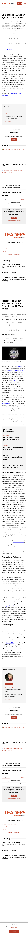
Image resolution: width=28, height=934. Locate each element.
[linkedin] (11, 43)
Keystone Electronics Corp (9, 246)
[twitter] (14, 43)
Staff (14, 33)
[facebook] (9, 43)
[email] (19, 43)
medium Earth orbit (18, 542)
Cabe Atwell (5, 319)
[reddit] (16, 43)
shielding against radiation (9, 606)
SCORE (16, 380)
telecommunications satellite (14, 370)
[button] (3, 3)
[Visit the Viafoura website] (23, 205)
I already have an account (14, 220)
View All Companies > (14, 254)
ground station (6, 403)
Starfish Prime (10, 643)
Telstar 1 (20, 366)
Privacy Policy (14, 927)
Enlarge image (8, 49)
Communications (6, 11)
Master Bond (5, 249)
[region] (14, 203)
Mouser (4, 251)
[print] (25, 43)
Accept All (14, 931)
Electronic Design (21, 319)
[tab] (6, 199)
